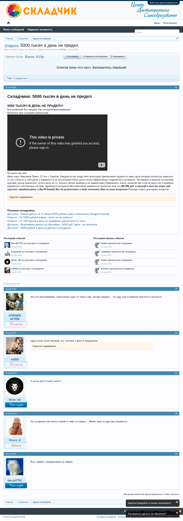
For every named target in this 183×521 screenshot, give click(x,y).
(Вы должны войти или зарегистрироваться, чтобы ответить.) (151, 494)
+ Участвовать (72, 57)
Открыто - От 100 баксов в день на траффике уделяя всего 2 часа (46, 220)
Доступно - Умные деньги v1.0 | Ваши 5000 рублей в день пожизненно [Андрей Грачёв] (58, 213)
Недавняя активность (40, 29)
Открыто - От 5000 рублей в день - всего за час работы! (40, 217)
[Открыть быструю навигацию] (177, 38)
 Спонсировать (118, 57)
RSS (180, 511)
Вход (157, 23)
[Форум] (8, 23)
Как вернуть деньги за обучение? (147, 513)
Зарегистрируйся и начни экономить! (149, 503)
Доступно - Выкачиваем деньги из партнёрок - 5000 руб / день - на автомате (52, 224)
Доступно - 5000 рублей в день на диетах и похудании (39, 227)
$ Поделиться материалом (95, 57)
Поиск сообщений (13, 29)
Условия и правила (106, 517)
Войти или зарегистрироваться (164, 3)
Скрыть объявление (177, 502)
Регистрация (170, 23)
